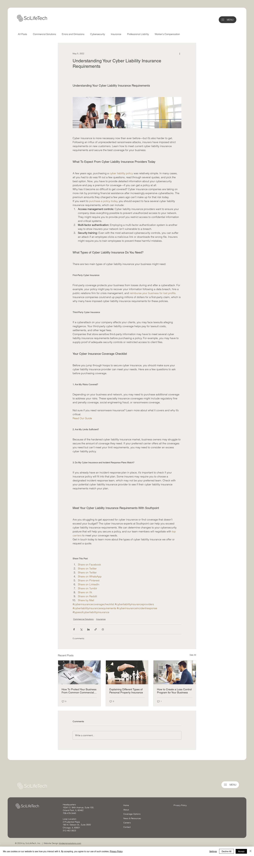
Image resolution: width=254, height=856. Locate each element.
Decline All (226, 851)
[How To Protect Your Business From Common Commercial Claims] (79, 672)
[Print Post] (102, 629)
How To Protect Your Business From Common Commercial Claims (79, 691)
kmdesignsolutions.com (70, 843)
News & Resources (132, 818)
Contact (127, 827)
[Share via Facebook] (74, 629)
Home (126, 805)
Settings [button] (213, 851)
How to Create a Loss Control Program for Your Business (174, 691)
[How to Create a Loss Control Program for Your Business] (174, 672)
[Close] (250, 851)
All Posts (22, 34)
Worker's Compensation (167, 34)
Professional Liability (138, 34)
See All (193, 655)
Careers (127, 822)
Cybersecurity (97, 34)
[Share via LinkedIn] (88, 629)
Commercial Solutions (44, 34)
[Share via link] (95, 629)
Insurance (116, 34)
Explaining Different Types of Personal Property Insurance (126, 691)
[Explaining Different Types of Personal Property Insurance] (127, 672)
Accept (241, 851)
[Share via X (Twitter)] (81, 629)
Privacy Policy (180, 805)
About (126, 809)
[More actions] (179, 53)
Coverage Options (132, 814)
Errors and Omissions (73, 34)
